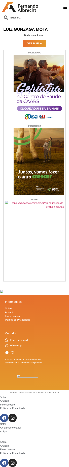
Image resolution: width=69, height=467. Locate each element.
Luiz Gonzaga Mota (25, 29)
